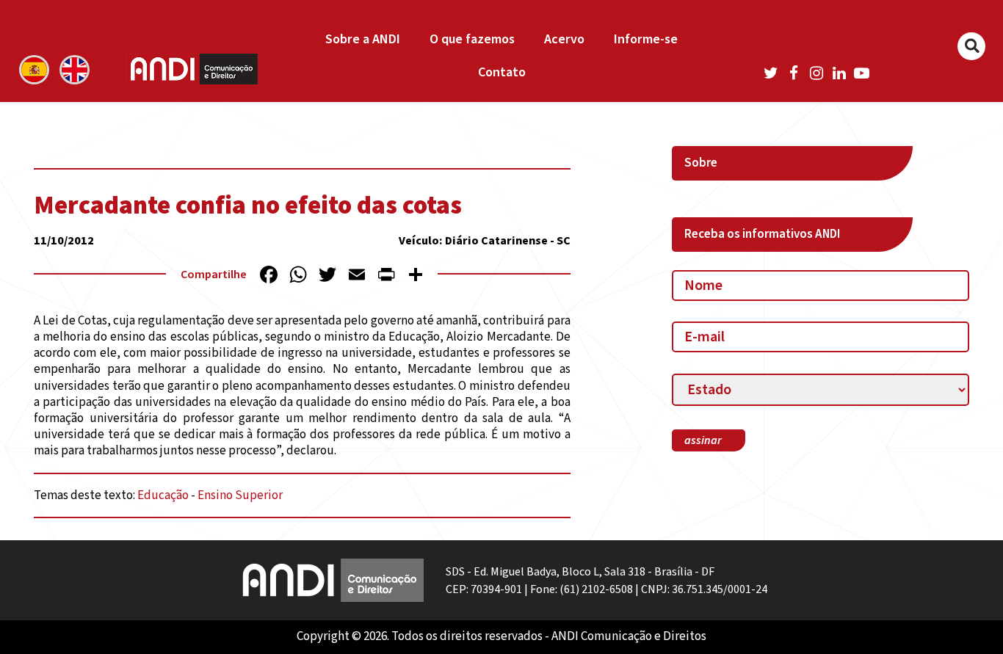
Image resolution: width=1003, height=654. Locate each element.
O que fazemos (472, 39)
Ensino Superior (240, 495)
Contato (502, 72)
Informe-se (646, 39)
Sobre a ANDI (362, 39)
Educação (163, 495)
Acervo (564, 39)
